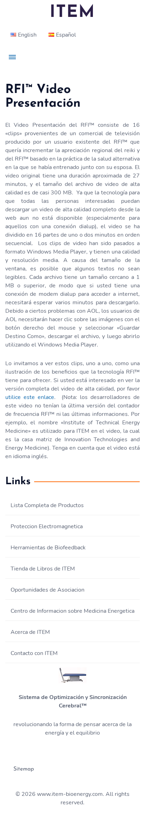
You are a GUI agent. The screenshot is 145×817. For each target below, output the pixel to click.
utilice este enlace (29, 397)
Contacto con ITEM (34, 653)
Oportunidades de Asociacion (47, 590)
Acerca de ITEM (30, 632)
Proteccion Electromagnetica (47, 526)
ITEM (72, 12)
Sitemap (23, 769)
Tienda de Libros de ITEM (43, 569)
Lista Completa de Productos (47, 505)
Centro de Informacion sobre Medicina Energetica (72, 611)
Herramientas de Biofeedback (48, 547)
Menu (12, 57)
